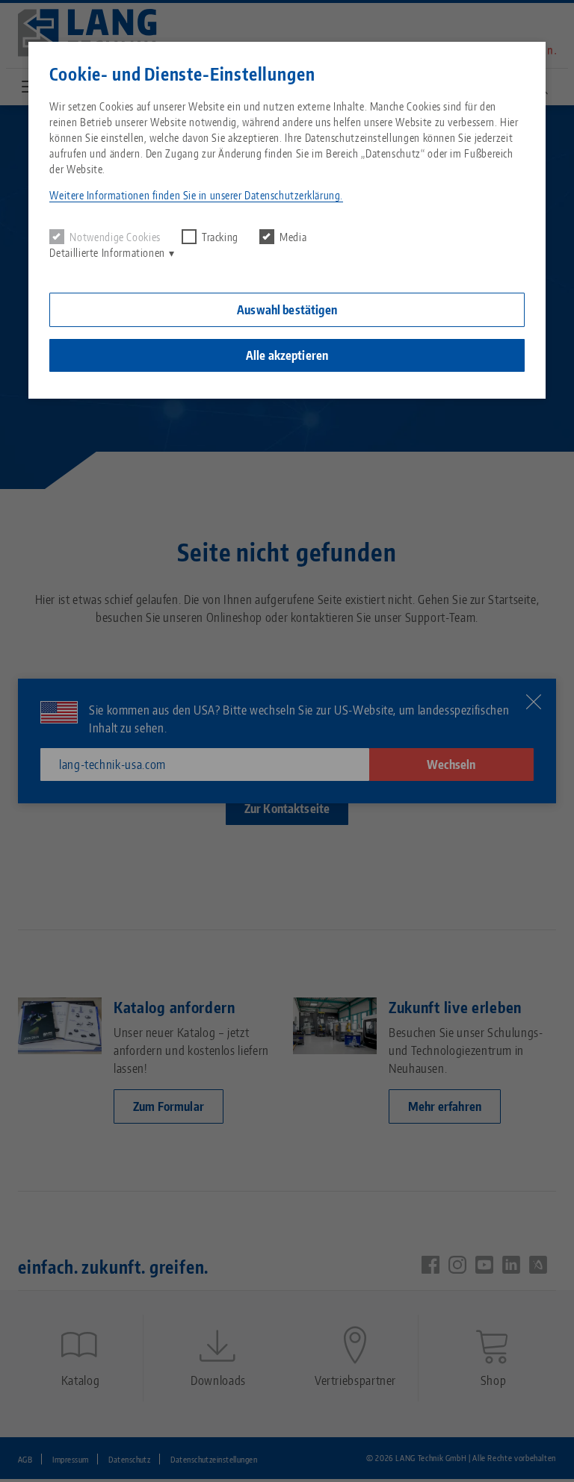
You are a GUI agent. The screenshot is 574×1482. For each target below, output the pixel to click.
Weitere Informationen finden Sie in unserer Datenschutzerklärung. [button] (195, 195)
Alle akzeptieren (287, 355)
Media (293, 237)
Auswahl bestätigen (287, 309)
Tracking (220, 237)
